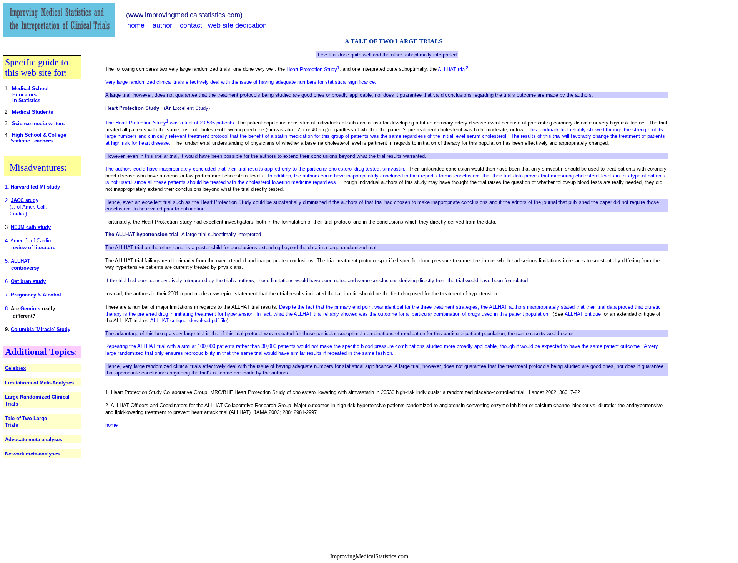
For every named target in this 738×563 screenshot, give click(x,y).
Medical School (30, 88)
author (162, 25)
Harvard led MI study (35, 187)
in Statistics (26, 100)
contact (191, 25)
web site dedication (237, 25)
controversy (25, 268)
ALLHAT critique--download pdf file (188, 320)
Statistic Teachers (32, 141)
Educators (24, 95)
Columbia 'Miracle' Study (40, 329)
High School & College (39, 135)
